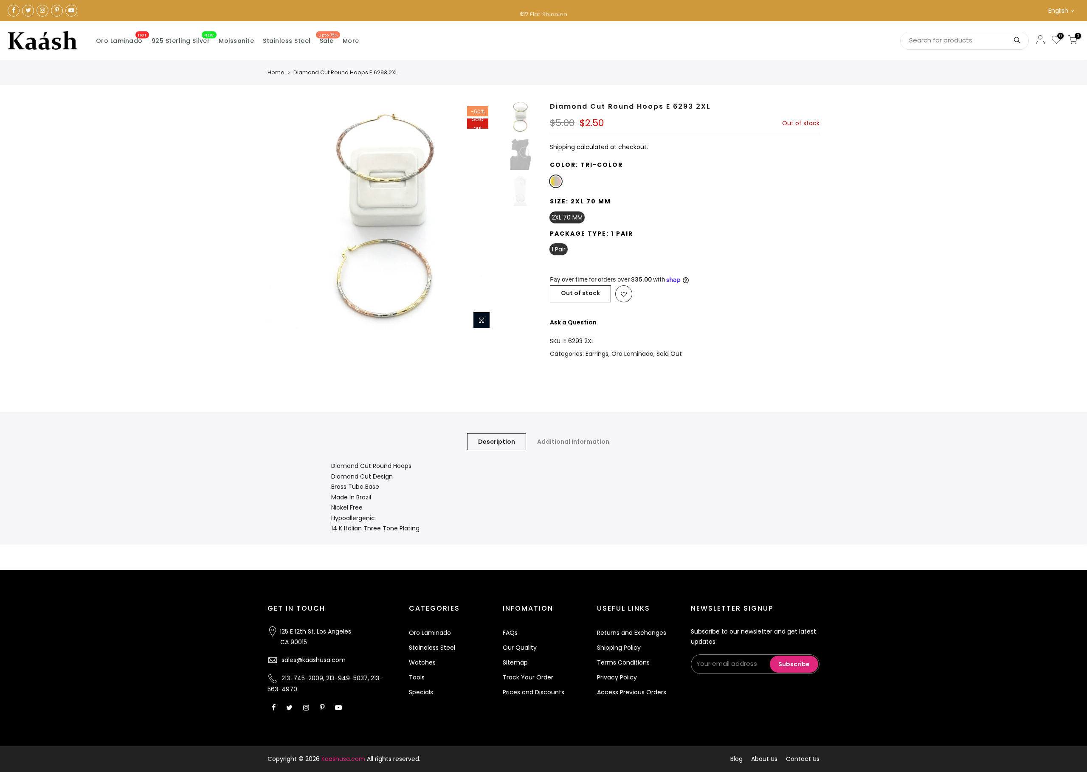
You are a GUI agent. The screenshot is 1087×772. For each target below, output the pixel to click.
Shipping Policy (619, 647)
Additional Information (573, 441)
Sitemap (515, 662)
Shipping (562, 147)
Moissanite (236, 41)
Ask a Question (573, 322)
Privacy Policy (617, 677)
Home (276, 72)
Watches (422, 662)
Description (496, 441)
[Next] (484, 218)
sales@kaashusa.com (314, 660)
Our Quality (520, 647)
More (351, 41)
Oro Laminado (121, 39)
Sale (328, 39)
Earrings (597, 353)
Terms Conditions (623, 662)
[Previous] (282, 218)
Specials (421, 692)
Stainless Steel (287, 41)
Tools (417, 677)
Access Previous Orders (631, 692)
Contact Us (802, 759)
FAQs (510, 632)
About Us (764, 759)
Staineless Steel (432, 647)
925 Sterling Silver (183, 39)
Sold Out (669, 353)
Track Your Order (528, 677)
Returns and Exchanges (631, 632)
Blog (736, 759)
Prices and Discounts (533, 692)
